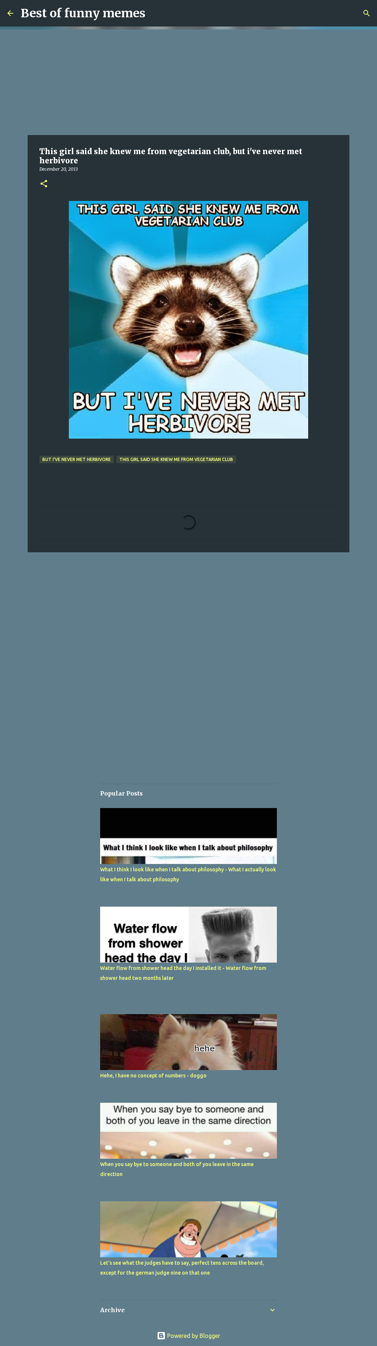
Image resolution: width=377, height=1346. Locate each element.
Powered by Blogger (193, 1335)
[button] (43, 184)
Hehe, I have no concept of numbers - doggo (153, 1075)
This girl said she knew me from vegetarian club (176, 459)
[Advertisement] (188, 80)
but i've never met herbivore (76, 459)
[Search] (366, 13)
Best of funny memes (83, 13)
